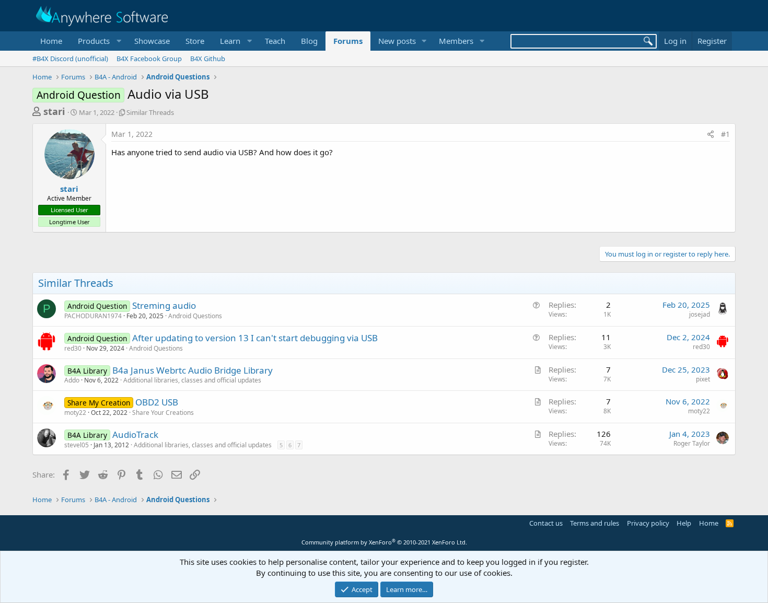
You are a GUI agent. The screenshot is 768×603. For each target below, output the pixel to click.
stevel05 (76, 444)
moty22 (75, 412)
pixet (703, 379)
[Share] (710, 134)
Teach (275, 41)
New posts (397, 41)
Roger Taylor (691, 443)
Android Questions (195, 315)
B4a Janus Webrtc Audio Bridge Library (192, 370)
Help (684, 523)
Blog (309, 41)
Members (456, 41)
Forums (348, 41)
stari (54, 111)
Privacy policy (648, 523)
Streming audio (164, 305)
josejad (699, 314)
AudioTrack (135, 434)
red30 (73, 348)
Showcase (152, 41)
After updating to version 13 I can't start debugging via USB (255, 338)
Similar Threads (150, 112)
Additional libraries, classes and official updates (192, 380)
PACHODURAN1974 (93, 315)
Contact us (546, 523)
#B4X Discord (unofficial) (70, 58)
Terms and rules (594, 523)
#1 (725, 134)
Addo (71, 380)
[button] (98, 41)
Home (51, 41)
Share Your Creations (163, 412)
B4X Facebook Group (149, 58)
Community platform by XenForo (384, 542)
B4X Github (207, 58)
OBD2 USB (156, 402)
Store (194, 41)
